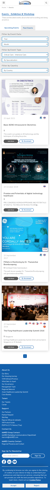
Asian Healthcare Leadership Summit (15, 392)
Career (4, 405)
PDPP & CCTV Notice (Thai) (12, 425)
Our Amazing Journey (9, 376)
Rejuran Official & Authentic (11, 420)
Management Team (9, 387)
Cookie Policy (35, 480)
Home (4, 7)
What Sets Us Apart (9, 381)
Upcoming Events (11, 28)
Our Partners (6, 412)
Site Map (5, 417)
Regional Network (8, 389)
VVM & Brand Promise (10, 379)
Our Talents (6, 402)
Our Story (5, 374)
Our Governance (7, 384)
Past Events (28, 28)
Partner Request (7, 415)
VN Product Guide (8, 423)
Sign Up (38, 456)
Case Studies (6, 395)
